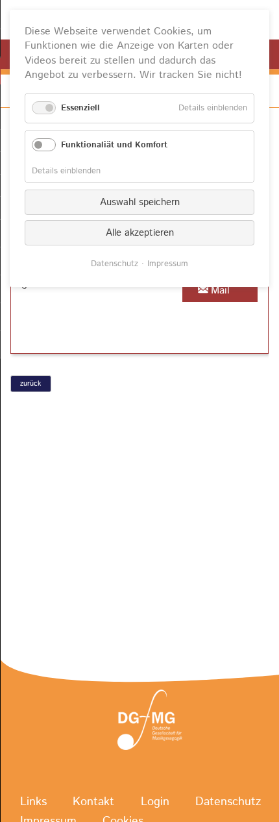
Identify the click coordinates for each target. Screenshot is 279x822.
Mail (220, 290)
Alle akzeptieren (140, 233)
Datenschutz (228, 801)
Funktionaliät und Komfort (114, 145)
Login (155, 801)
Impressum (167, 264)
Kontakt (93, 801)
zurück (30, 384)
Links (33, 801)
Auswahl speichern (140, 202)
